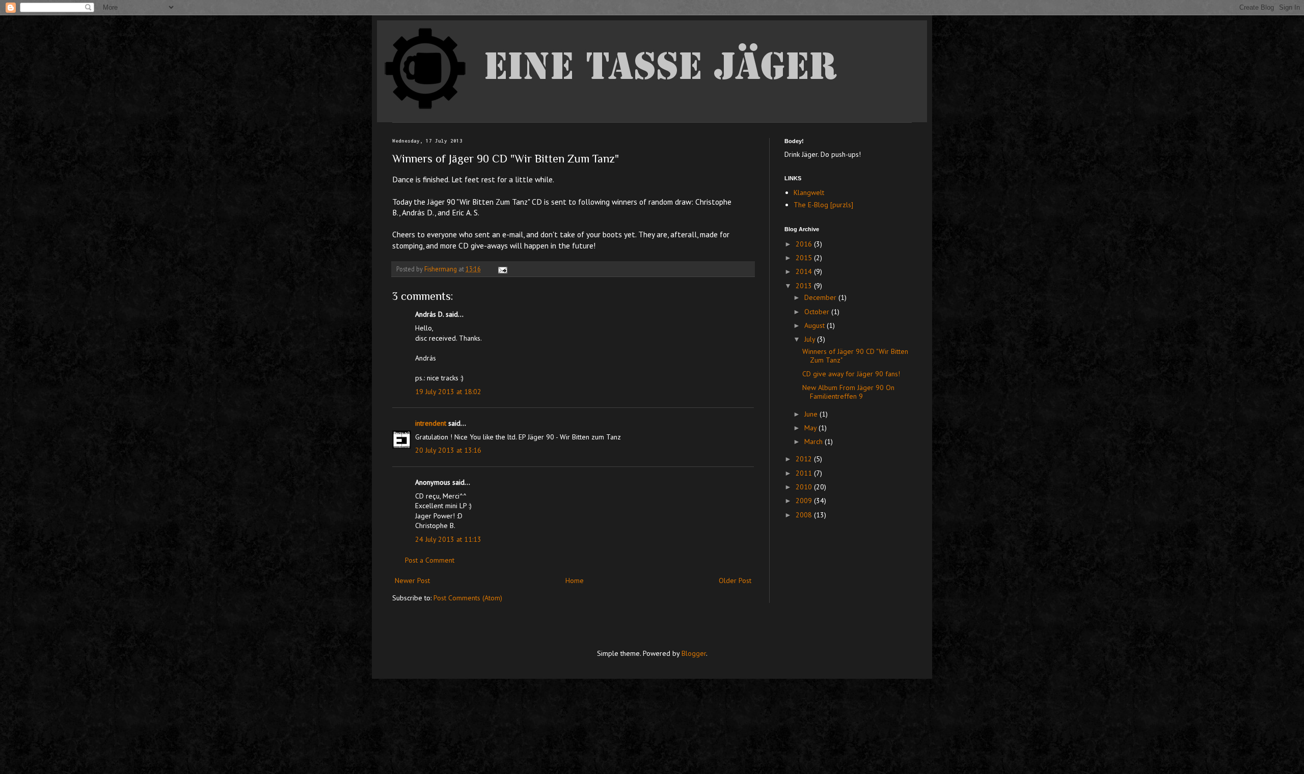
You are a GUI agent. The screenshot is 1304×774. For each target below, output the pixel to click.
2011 (805, 473)
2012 (805, 458)
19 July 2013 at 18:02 (448, 391)
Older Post (735, 580)
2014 (805, 271)
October (817, 311)
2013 (805, 285)
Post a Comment (429, 560)
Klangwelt (809, 192)
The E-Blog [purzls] (823, 204)
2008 (805, 514)
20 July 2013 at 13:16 (448, 450)
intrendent (430, 423)
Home (574, 580)
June (812, 414)
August (815, 325)
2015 (805, 257)
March (814, 441)
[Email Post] (502, 269)
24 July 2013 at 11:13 (448, 539)
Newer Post (412, 580)
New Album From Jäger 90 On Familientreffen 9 (848, 392)
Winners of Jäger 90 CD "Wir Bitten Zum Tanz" (855, 356)
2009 (805, 500)
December (821, 297)
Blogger (694, 653)
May (811, 427)
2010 (805, 486)
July (810, 339)
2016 (805, 243)
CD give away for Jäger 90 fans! (851, 373)
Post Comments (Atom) (467, 597)
